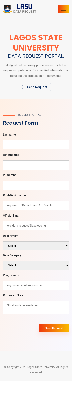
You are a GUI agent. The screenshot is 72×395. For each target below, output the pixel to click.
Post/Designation (14, 195)
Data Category (12, 255)
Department (10, 235)
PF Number (10, 175)
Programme (11, 275)
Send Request (37, 87)
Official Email (11, 215)
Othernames (11, 154)
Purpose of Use (13, 295)
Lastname (9, 134)
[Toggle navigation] (63, 9)
